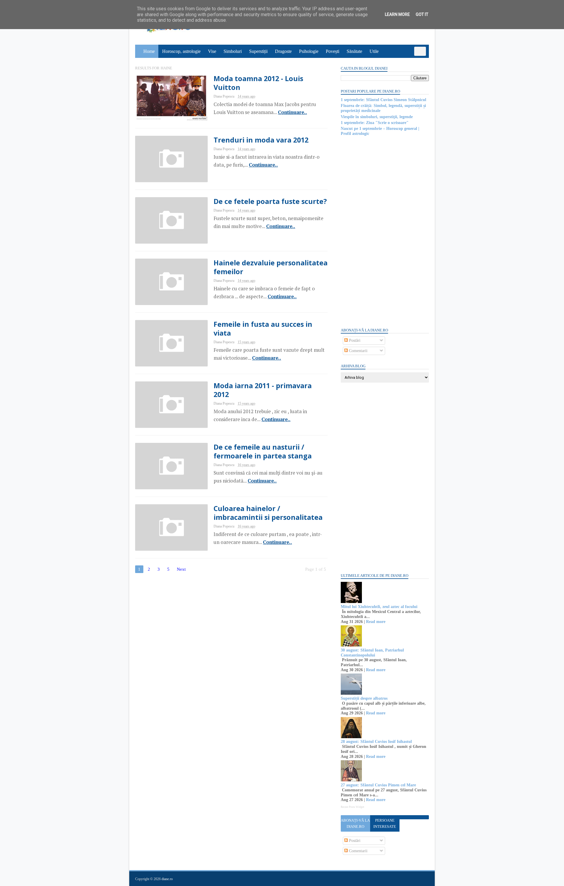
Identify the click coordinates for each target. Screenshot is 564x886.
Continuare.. (292, 112)
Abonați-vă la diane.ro (355, 823)
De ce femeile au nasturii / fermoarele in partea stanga (263, 451)
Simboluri (233, 51)
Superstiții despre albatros (364, 698)
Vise (212, 51)
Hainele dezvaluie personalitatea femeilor (271, 267)
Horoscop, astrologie (181, 51)
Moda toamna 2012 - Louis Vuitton (258, 83)
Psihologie (308, 51)
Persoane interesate (384, 823)
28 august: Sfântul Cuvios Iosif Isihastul (376, 741)
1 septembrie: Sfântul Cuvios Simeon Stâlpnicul (383, 100)
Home (149, 51)
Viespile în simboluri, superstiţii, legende (377, 117)
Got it (422, 14)
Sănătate (354, 51)
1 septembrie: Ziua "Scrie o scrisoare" (375, 122)
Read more (375, 621)
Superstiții (258, 51)
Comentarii (357, 351)
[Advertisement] (385, 231)
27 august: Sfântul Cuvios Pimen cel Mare (378, 785)
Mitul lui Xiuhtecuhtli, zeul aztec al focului (379, 606)
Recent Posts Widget (352, 806)
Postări (354, 340)
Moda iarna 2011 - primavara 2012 (263, 390)
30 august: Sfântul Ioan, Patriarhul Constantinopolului (372, 652)
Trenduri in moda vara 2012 (261, 140)
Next (181, 569)
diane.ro (167, 879)
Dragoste (283, 51)
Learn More (397, 14)
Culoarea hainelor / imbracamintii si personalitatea (268, 513)
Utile (374, 51)
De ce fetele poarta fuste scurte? (270, 201)
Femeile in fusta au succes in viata (263, 328)
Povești (332, 51)
